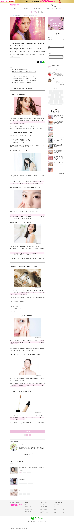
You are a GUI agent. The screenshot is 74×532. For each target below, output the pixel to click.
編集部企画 (61, 91)
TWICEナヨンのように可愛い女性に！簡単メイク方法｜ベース (24, 71)
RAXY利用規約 (42, 511)
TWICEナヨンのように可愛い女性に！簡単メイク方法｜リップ (24, 78)
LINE (55, 509)
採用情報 (45, 521)
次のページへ (27, 431)
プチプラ (51, 100)
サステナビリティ (24, 528)
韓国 (14, 57)
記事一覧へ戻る (27, 454)
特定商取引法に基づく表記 (44, 512)
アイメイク (14, 56)
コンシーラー (30, 483)
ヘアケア (49, 46)
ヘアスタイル (53, 98)
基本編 (61, 93)
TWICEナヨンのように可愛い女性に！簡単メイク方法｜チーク (24, 76)
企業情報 (29, 521)
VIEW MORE (61, 84)
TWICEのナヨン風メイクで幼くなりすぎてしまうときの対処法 (24, 80)
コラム (49, 50)
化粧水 (61, 100)
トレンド (18, 57)
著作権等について (40, 521)
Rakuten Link (56, 511)
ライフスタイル (53, 104)
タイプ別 (59, 104)
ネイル (49, 48)
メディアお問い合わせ (43, 506)
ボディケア (50, 44)
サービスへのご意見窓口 (43, 509)
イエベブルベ (59, 98)
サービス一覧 (12, 528)
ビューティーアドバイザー (29, 511)
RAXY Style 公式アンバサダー (23, 483)
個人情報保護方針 (33, 521)
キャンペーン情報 (37, 8)
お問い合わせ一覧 (18, 528)
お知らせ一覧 (42, 504)
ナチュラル (28, 472)
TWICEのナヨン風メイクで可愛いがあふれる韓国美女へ (22, 82)
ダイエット (50, 102)
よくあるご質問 (58, 8)
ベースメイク (50, 39)
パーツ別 (24, 472)
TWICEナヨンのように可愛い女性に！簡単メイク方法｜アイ (23, 74)
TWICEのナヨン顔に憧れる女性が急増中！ (20, 69)
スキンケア (50, 37)
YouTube (55, 512)
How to (11, 57)
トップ (15, 8)
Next (43, 437)
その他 (49, 53)
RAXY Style (26, 8)
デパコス (56, 102)
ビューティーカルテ (28, 509)
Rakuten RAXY (15, 5)
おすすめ (55, 91)
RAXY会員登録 (56, 504)
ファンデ (61, 102)
